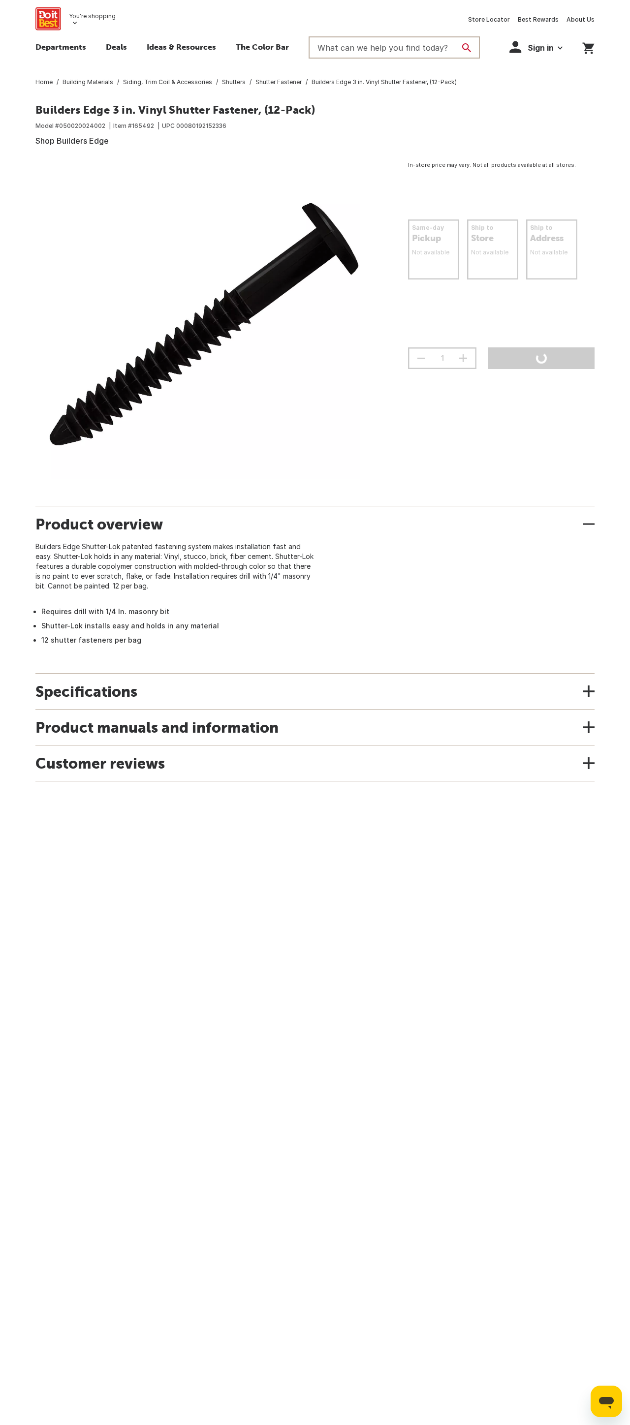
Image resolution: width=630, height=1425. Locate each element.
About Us (581, 19)
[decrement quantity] (421, 358)
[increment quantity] (463, 358)
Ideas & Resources (181, 46)
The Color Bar (262, 46)
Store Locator (489, 19)
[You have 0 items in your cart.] (588, 46)
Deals (116, 46)
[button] (536, 47)
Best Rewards (538, 19)
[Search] (466, 47)
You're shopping (92, 16)
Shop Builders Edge (72, 141)
